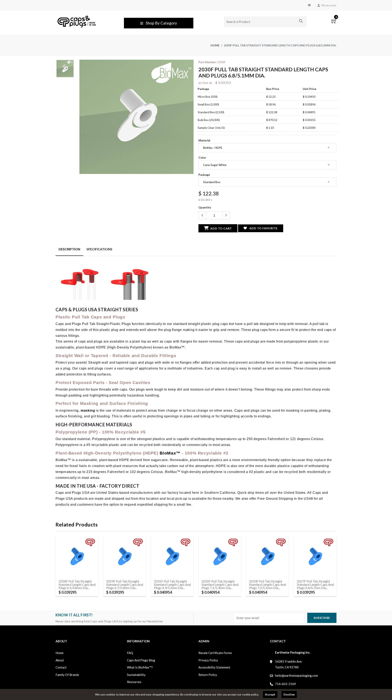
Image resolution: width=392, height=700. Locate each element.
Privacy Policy (208, 660)
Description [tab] (69, 249)
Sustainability (136, 674)
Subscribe (322, 617)
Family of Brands (67, 674)
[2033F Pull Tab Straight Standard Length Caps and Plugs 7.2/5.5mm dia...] (267, 556)
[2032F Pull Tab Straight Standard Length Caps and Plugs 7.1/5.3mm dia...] (219, 556)
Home (214, 45)
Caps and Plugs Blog (141, 660)
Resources (134, 682)
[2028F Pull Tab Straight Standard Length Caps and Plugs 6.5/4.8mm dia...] (77, 556)
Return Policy (207, 674)
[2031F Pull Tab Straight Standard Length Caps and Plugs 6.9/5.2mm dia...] (172, 556)
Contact (61, 667)
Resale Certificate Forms (215, 653)
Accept (270, 694)
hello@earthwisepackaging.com (296, 675)
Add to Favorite (263, 228)
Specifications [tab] (99, 249)
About (60, 660)
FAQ (130, 653)
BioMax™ (170, 453)
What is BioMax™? (140, 667)
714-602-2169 (285, 684)
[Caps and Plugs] (77, 21)
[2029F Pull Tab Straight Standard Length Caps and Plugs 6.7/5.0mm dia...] (124, 556)
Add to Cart (221, 228)
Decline (289, 694)
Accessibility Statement (214, 667)
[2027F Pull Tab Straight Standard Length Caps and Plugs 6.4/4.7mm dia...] (315, 556)
